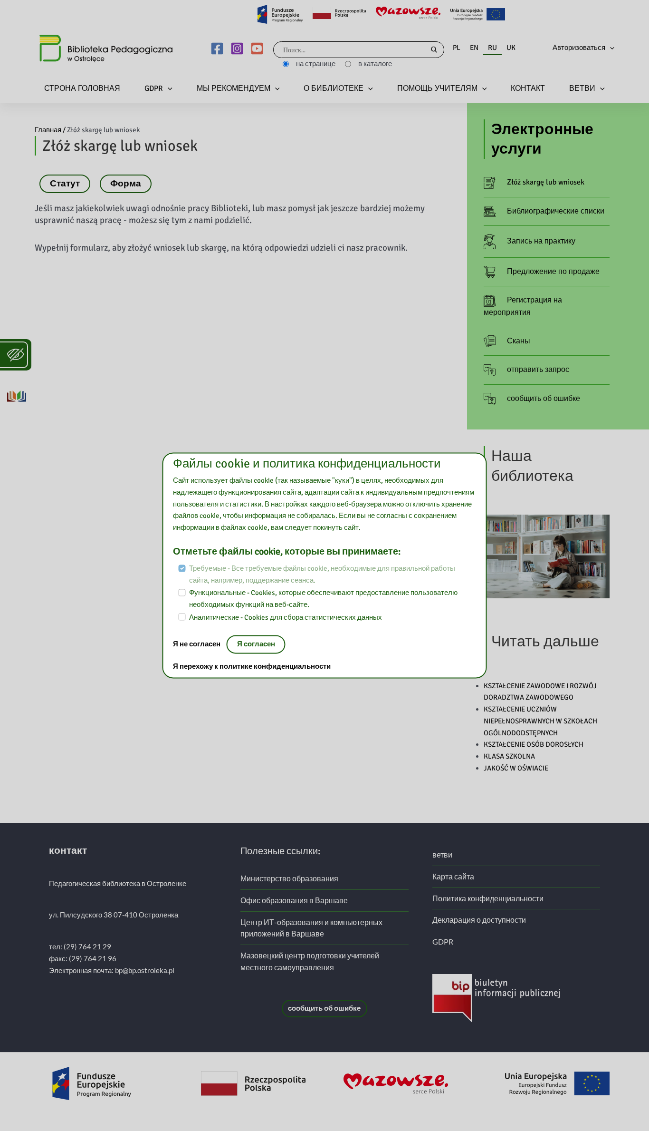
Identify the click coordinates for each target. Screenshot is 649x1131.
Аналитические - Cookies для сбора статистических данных (285, 617)
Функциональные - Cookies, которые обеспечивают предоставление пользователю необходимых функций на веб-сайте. (323, 599)
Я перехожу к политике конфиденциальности (252, 667)
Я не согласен (197, 644)
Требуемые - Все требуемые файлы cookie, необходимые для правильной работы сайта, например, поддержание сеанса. (322, 574)
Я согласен (256, 644)
